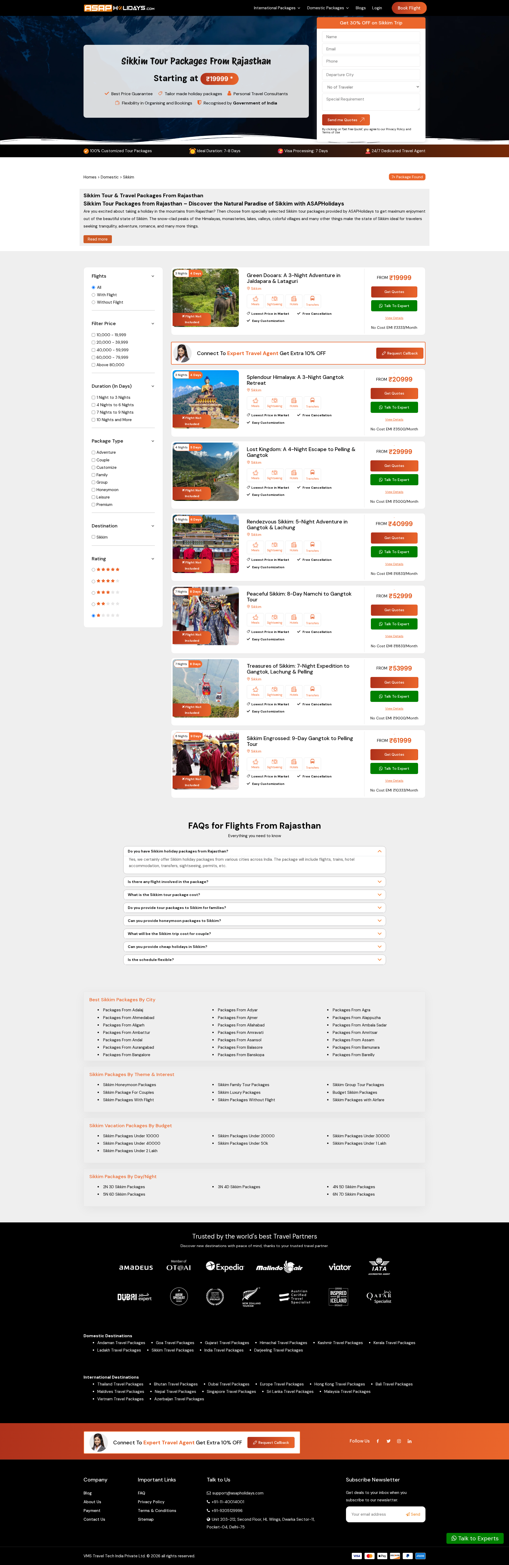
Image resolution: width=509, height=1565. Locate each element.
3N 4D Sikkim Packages (239, 1187)
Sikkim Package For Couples (128, 1092)
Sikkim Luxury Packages (239, 1092)
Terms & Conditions (157, 1510)
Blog (88, 1493)
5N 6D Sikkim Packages (124, 1194)
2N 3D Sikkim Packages (124, 1187)
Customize (106, 467)
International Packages (275, 8)
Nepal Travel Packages (175, 1391)
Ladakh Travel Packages (119, 1350)
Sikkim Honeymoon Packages (129, 1084)
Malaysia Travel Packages (347, 1391)
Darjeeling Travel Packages (278, 1350)
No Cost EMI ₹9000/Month (394, 718)
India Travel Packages (224, 1350)
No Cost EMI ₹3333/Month (394, 327)
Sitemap (146, 1519)
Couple (102, 460)
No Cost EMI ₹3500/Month (394, 429)
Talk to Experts (478, 1538)
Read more (98, 239)
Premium (104, 504)
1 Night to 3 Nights (113, 397)
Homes (90, 177)
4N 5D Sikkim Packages (354, 1187)
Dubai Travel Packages (228, 1384)
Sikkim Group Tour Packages (358, 1084)
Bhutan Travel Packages (176, 1384)
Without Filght (110, 302)
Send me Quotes (342, 119)
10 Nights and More (114, 419)
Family (102, 475)
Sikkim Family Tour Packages (243, 1084)
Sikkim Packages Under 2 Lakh (130, 1150)
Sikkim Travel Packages (173, 1350)
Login (377, 8)
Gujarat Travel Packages (227, 1342)
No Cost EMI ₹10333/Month (394, 790)
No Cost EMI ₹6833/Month (394, 573)
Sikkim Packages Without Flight (246, 1100)
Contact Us (94, 1519)
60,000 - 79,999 (112, 357)
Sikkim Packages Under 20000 (246, 1136)
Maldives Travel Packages (120, 1391)
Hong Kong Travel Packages (339, 1384)
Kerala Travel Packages (394, 1342)
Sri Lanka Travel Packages (290, 1391)
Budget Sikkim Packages (355, 1092)
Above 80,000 (110, 365)
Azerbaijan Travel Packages (179, 1399)
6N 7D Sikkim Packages (354, 1194)
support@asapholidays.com (238, 1493)
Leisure (103, 497)
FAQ (141, 1493)
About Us (92, 1502)
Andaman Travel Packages (121, 1342)
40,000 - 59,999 (112, 350)
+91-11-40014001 (227, 1502)
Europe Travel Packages (282, 1384)
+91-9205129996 (226, 1510)
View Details (394, 318)
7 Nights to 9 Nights (115, 412)
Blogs (361, 8)
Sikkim (102, 537)
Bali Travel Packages (394, 1384)
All (99, 287)
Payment (92, 1510)
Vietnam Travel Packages (120, 1399)
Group (102, 482)
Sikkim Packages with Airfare (358, 1100)
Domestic (110, 177)
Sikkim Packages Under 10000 (131, 1136)
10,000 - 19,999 (111, 335)
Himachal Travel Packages (283, 1342)
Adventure (106, 452)
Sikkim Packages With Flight (128, 1100)
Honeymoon (107, 489)
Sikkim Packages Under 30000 (361, 1136)
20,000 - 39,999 (112, 342)
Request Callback (402, 353)
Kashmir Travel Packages (340, 1342)
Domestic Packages (325, 8)
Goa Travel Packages (175, 1342)
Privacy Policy (151, 1502)
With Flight (107, 295)
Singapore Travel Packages (231, 1391)
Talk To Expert (396, 305)
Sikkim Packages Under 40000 (131, 1143)
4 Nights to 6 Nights (115, 405)
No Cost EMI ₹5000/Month (394, 501)
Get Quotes (394, 292)
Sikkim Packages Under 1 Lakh (359, 1143)
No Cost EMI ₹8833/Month (394, 646)
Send (415, 1514)
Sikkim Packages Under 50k (243, 1143)
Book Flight (409, 8)
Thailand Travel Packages (120, 1384)
